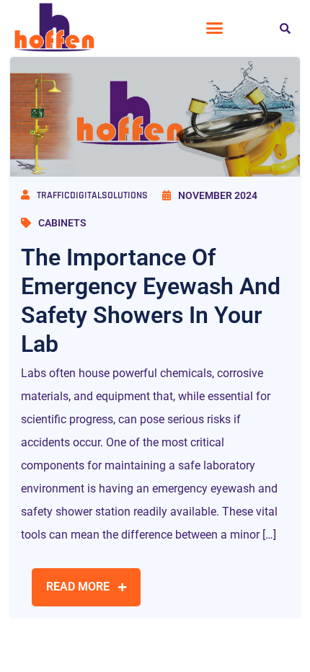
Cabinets (62, 223)
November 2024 (217, 195)
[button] (215, 28)
